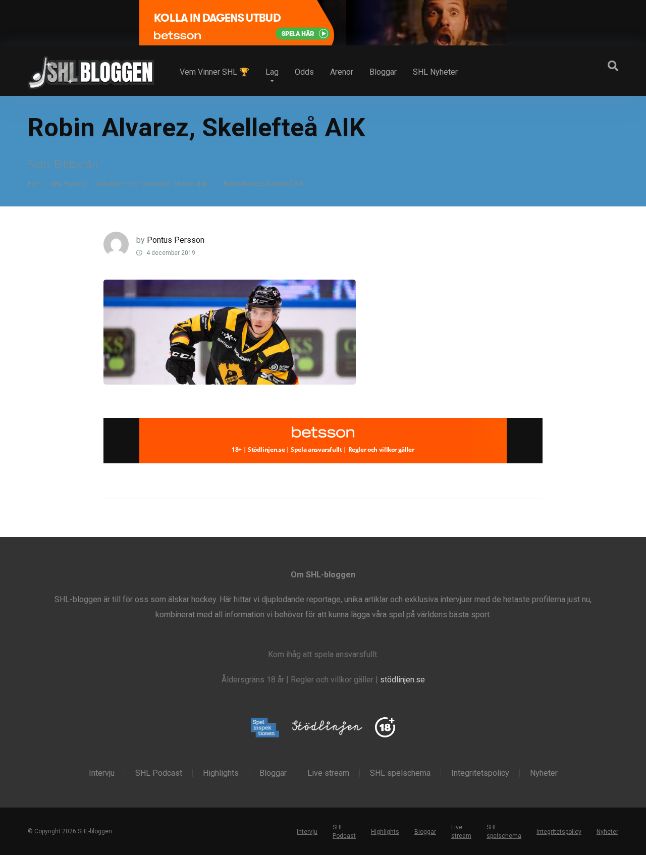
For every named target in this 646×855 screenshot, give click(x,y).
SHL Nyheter (435, 72)
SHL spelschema (400, 773)
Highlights (221, 773)
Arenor (341, 72)
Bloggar (383, 72)
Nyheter (544, 773)
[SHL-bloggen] (91, 68)
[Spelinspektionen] (265, 728)
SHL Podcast (68, 183)
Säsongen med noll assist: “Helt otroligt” (152, 183)
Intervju (102, 773)
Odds (304, 72)
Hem (34, 183)
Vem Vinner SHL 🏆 (214, 72)
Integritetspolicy (480, 773)
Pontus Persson (175, 240)
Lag (272, 72)
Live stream (328, 773)
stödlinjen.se (402, 679)
